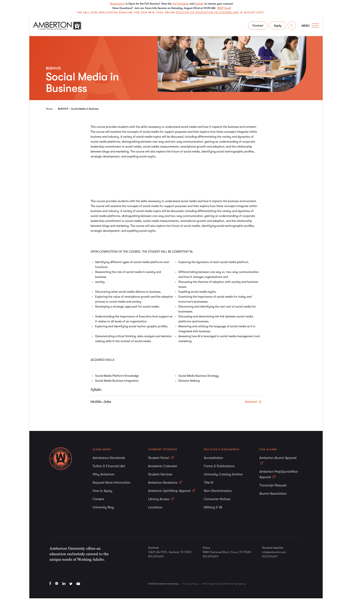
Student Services (160, 474)
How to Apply (102, 491)
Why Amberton (103, 474)
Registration (117, 3)
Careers (98, 499)
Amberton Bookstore (163, 482)
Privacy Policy (190, 583)
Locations (155, 507)
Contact (257, 25)
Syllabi (199, 3)
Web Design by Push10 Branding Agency (224, 583)
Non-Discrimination (218, 491)
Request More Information (111, 482)
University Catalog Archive (223, 474)
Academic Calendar (162, 466)
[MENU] (315, 25)
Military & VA (213, 507)
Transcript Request (273, 485)
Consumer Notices (217, 499)
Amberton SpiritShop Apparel (169, 491)
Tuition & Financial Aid (109, 466)
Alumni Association (273, 493)
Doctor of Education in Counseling (207, 12)
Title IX (208, 482)
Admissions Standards (109, 458)
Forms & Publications (219, 466)
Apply (277, 25)
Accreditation (213, 458)
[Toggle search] (292, 26)
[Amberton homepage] (57, 29)
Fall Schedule (180, 3)
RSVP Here (223, 8)
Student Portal (159, 458)
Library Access (159, 499)
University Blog (103, 507)
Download (251, 401)
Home (49, 108)
